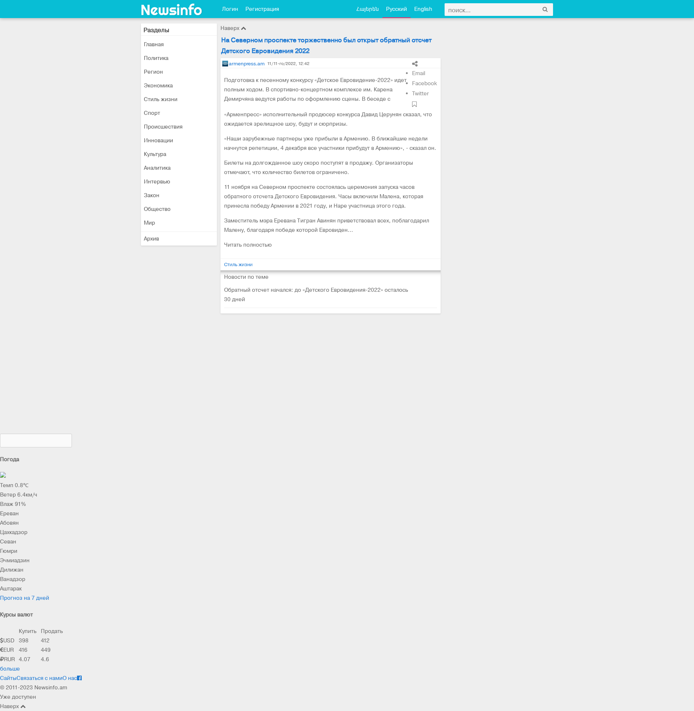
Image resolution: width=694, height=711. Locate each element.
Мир (149, 222)
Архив (151, 238)
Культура (155, 154)
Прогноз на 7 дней (24, 598)
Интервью (157, 181)
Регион (153, 71)
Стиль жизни (160, 99)
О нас (70, 678)
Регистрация (262, 9)
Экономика (158, 85)
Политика (156, 58)
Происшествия (163, 126)
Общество (157, 209)
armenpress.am (247, 63)
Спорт (152, 113)
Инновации (158, 140)
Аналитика (157, 168)
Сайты (8, 678)
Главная (154, 44)
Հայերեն (367, 9)
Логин (230, 9)
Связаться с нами (40, 678)
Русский (396, 9)
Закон (151, 195)
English (423, 9)
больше (10, 668)
